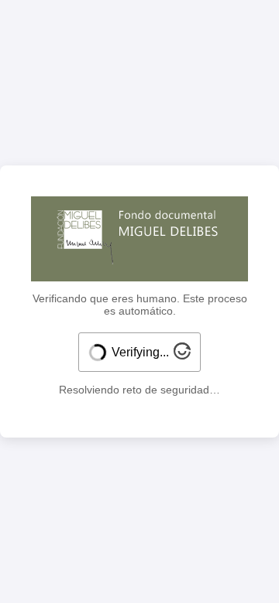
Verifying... (140, 352)
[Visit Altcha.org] (182, 355)
